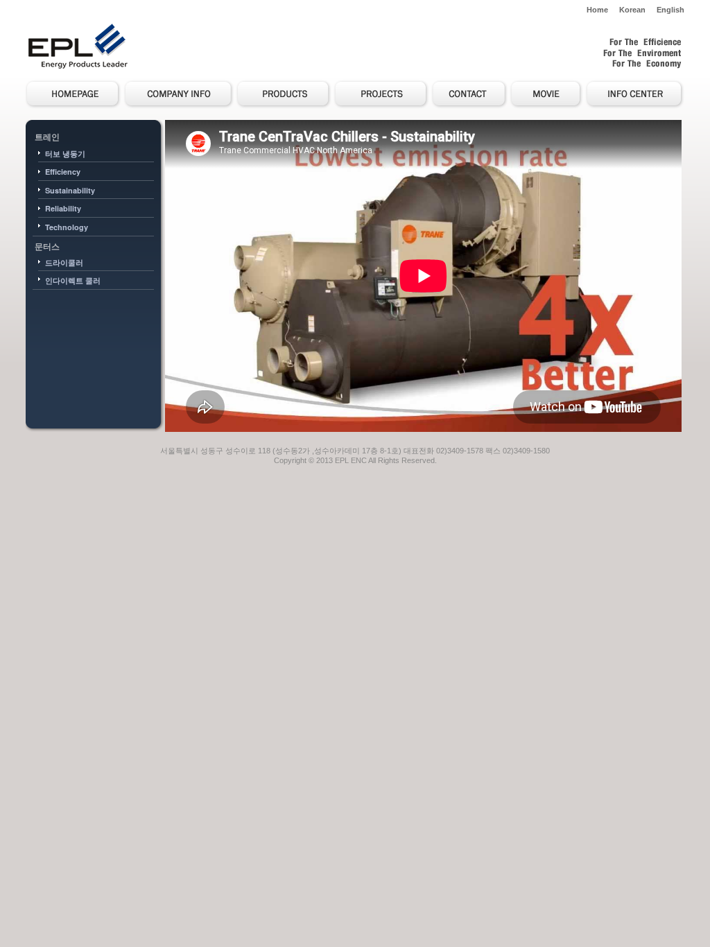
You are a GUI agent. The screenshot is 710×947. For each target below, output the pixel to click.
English (670, 10)
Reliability (63, 208)
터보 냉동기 (65, 153)
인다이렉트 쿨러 (73, 280)
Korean (632, 10)
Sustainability (70, 190)
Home (597, 10)
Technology (66, 227)
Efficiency (62, 171)
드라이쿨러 (64, 262)
